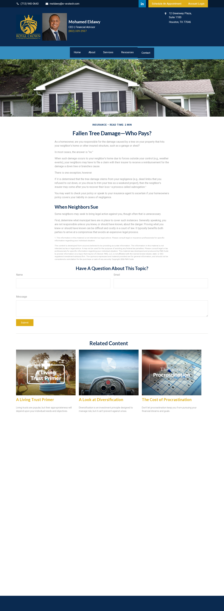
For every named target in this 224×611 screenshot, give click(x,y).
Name (19, 274)
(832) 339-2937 (78, 31)
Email (117, 274)
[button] (77, 52)
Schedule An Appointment (166, 3)
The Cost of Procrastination (167, 399)
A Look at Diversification (101, 399)
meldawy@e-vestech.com (64, 3)
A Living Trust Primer (35, 399)
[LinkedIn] (142, 3)
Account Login (196, 3)
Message (21, 296)
